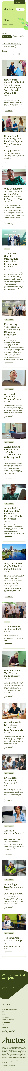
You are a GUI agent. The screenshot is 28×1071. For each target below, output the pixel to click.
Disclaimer (4, 1062)
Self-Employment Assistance (10, 1009)
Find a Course (6, 1004)
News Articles (6, 1022)
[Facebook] (6, 1031)
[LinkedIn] (13, 1031)
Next (17, 964)
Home (5, 24)
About (11, 24)
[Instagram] (3, 1031)
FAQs (3, 1024)
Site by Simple (5, 1067)
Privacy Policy (5, 1064)
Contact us (5, 1027)
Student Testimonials (8, 1019)
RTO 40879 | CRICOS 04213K (8, 1065)
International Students (8, 1007)
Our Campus (5, 1017)
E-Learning (5, 1012)
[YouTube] (10, 1031)
